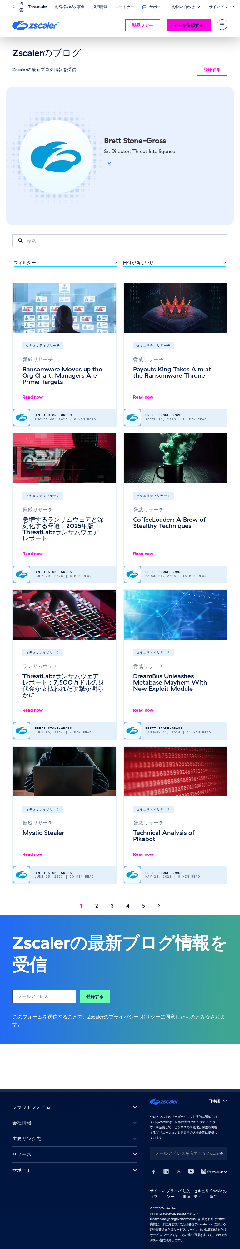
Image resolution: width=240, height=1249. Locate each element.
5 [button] (143, 905)
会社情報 (22, 1123)
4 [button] (128, 905)
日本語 (214, 1101)
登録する (94, 996)
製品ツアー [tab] (142, 25)
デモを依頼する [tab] (188, 25)
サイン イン (218, 7)
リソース (22, 1154)
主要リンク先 (26, 1138)
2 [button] (96, 905)
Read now (32, 397)
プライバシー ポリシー (134, 1017)
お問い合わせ (183, 7)
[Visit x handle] (109, 164)
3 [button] (112, 905)
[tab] (222, 24)
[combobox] (120, 240)
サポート (22, 1170)
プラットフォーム (31, 1107)
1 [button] (81, 905)
